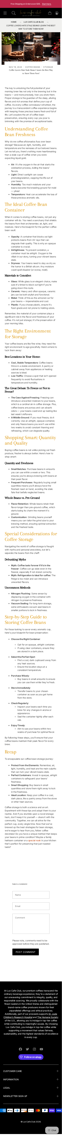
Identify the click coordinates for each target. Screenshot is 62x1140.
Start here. (46, 4)
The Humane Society (47, 1017)
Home (13, 22)
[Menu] (5, 13)
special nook (34, 840)
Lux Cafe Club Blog (34, 22)
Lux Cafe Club (29, 1122)
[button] (13, 13)
